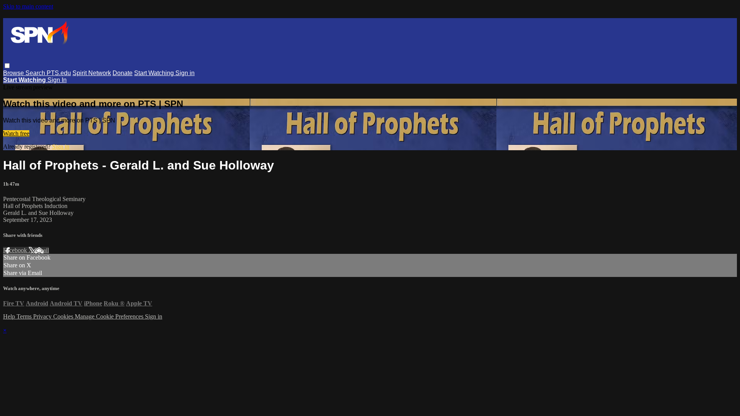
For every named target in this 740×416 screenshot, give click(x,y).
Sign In (57, 80)
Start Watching (154, 73)
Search (36, 73)
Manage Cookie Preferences (110, 316)
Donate (123, 73)
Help (10, 316)
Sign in (185, 73)
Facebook (16, 250)
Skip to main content (28, 6)
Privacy (43, 316)
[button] (7, 65)
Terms (25, 316)
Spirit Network (91, 73)
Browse (14, 73)
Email (42, 250)
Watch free (16, 133)
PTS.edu (59, 73)
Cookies (64, 316)
